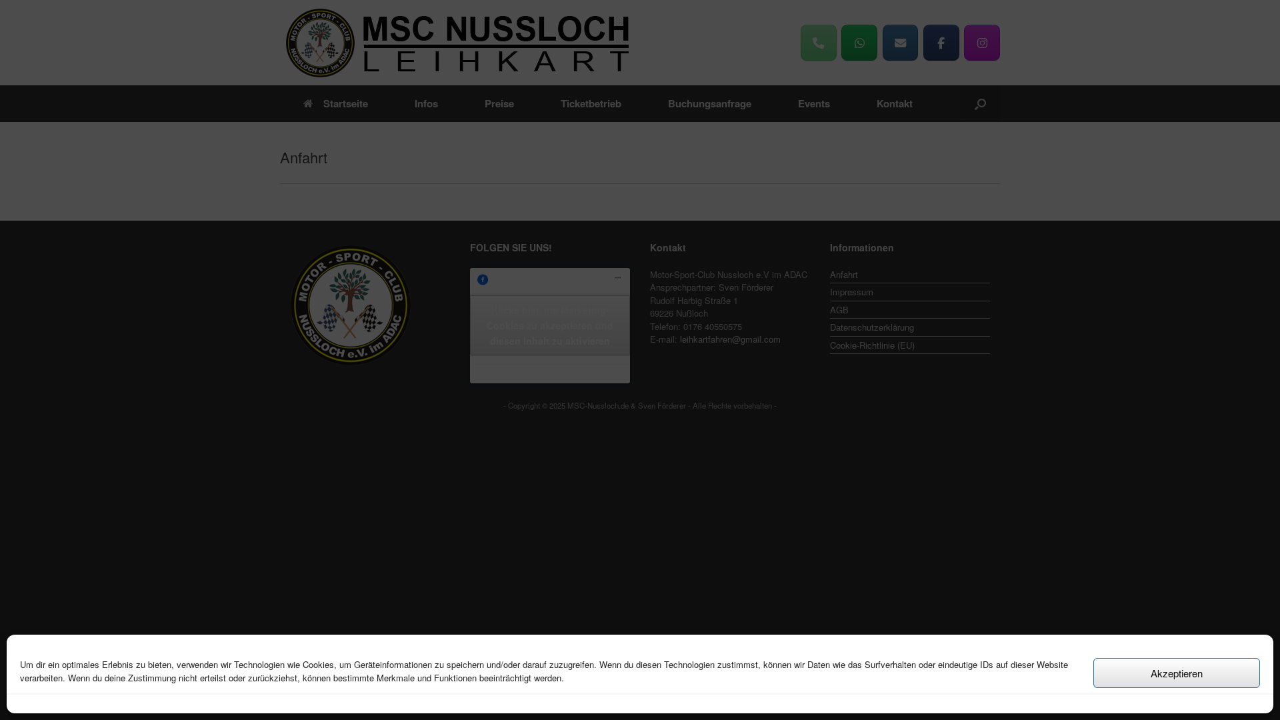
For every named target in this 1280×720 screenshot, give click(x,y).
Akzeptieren (1177, 673)
